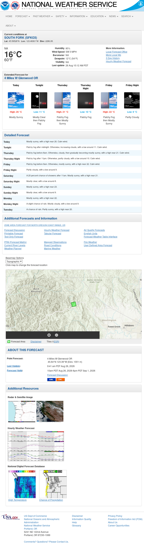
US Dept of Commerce (35, 515)
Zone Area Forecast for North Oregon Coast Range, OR (34, 225)
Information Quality (81, 519)
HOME (9, 16)
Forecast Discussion (14, 230)
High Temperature (17, 499)
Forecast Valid (14, 370)
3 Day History (113, 58)
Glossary (76, 525)
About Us (112, 522)
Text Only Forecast (13, 236)
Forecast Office (116, 51)
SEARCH (126, 16)
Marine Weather (52, 248)
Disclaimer (36, 341)
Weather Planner (13, 248)
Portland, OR (30, 528)
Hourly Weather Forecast (56, 230)
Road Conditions (52, 245)
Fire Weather (90, 242)
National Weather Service (37, 525)
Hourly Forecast (118, 61)
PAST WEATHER (42, 16)
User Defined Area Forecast (98, 245)
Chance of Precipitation (51, 499)
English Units (90, 233)
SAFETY (60, 16)
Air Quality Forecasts (94, 230)
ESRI (56, 341)
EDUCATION (97, 16)
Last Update (13, 366)
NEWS (112, 16)
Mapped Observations (55, 242)
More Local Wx (113, 54)
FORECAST (21, 16)
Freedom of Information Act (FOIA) (125, 519)
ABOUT (10, 25)
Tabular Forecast (52, 233)
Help (74, 522)
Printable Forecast (13, 233)
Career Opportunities (118, 525)
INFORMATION (78, 16)
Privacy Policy (115, 515)
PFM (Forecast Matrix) (15, 242)
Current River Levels (14, 245)
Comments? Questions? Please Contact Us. (46, 541)
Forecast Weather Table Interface (100, 236)
